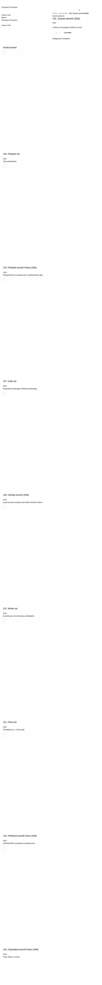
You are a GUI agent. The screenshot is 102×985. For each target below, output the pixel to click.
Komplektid (63, 13)
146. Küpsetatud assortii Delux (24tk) (20, 949)
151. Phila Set (10, 722)
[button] (5, 149)
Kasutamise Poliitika (8, 984)
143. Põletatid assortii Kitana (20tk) (20, 267)
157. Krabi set (9, 381)
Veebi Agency (25, 981)
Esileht (55, 13)
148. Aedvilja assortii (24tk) (16, 495)
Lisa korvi (67, 33)
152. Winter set (10, 608)
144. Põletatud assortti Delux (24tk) (20, 836)
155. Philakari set (11, 154)
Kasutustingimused (24, 984)
